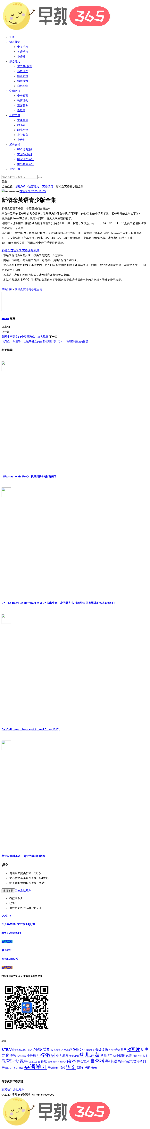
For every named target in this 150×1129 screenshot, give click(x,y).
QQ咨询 (6, 915)
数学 (24, 1060)
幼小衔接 (22, 129)
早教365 (20, 186)
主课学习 (22, 120)
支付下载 (8, 890)
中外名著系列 (25, 164)
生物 (50, 1062)
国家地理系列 (25, 159)
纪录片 (63, 1062)
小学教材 (46, 1055)
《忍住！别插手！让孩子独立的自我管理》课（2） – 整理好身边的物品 (45, 341)
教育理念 (22, 100)
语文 (71, 1067)
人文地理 (66, 1049)
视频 (36, 250)
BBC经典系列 (25, 149)
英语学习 (22, 51)
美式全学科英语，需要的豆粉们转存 (23, 856)
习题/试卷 (41, 1049)
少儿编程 (62, 1055)
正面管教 (22, 105)
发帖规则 (18, 1089)
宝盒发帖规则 (23, 890)
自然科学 (22, 85)
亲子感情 (55, 1050)
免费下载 (14, 169)
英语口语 (7, 1067)
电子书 (56, 1062)
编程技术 (22, 81)
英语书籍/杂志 (122, 1061)
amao (5, 318)
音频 (94, 1067)
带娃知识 (74, 1055)
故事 (145, 1055)
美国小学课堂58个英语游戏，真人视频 (25, 336)
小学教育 (22, 134)
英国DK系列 (24, 154)
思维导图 (137, 1055)
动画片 (133, 1049)
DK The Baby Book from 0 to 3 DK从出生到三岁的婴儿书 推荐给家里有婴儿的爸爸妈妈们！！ (60, 602)
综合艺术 (22, 76)
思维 (129, 1055)
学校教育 (14, 115)
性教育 (21, 110)
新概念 (6, 250)
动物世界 (120, 1049)
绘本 (71, 1060)
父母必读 (14, 90)
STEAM (8, 1050)
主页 (12, 37)
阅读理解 (84, 1068)
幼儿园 (21, 125)
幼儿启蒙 (89, 1055)
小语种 (21, 56)
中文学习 (22, 46)
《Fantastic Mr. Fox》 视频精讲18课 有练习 (29, 476)
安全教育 (22, 95)
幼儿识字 (106, 1055)
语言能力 (14, 41)
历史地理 (22, 71)
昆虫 (31, 1062)
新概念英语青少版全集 (28, 289)
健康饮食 (90, 1050)
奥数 (13, 1055)
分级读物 (101, 1049)
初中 (111, 1050)
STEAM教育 (24, 66)
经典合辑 (14, 144)
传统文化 (79, 1049)
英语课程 (28, 250)
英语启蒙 (18, 1067)
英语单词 (139, 1061)
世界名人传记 (20, 1050)
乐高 (30, 1050)
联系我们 (7, 1089)
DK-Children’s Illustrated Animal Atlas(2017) (31, 729)
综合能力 (14, 61)
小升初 (21, 139)
